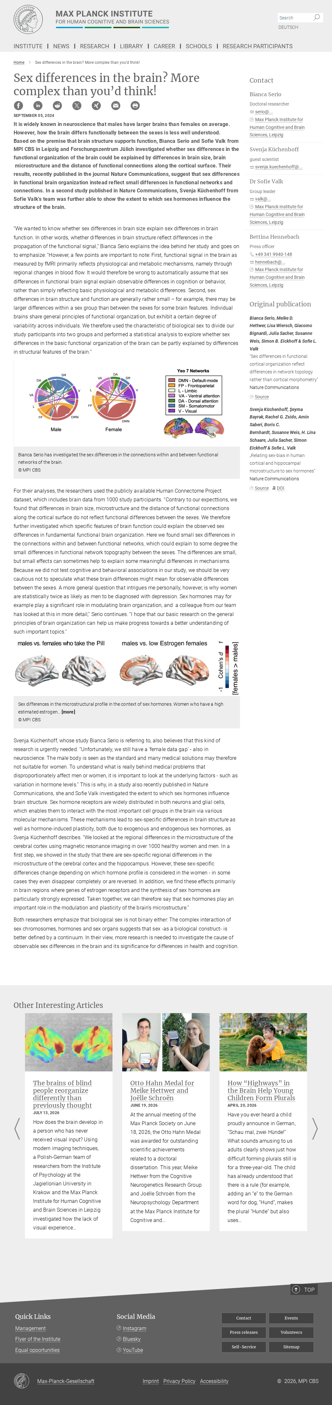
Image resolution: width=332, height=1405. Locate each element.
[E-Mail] (116, 105)
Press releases (244, 1332)
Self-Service (244, 1346)
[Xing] (96, 105)
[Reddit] (57, 105)
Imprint (151, 1381)
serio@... (264, 111)
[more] (68, 711)
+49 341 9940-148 (273, 254)
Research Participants (258, 46)
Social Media (136, 1316)
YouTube (133, 1350)
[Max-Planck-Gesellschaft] (25, 1381)
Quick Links (33, 1316)
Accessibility (214, 1381)
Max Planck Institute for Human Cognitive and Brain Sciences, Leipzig (277, 127)
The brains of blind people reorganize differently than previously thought (62, 1094)
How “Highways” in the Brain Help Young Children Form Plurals (261, 1090)
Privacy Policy (179, 1381)
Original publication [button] (280, 304)
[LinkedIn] (38, 105)
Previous (17, 1129)
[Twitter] (77, 105)
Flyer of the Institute (37, 1339)
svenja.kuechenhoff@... (279, 166)
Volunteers (291, 1332)
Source (262, 396)
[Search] (316, 17)
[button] (234, 441)
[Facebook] (18, 105)
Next (315, 1129)
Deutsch (288, 27)
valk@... (263, 198)
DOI (280, 488)
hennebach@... (270, 262)
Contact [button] (262, 80)
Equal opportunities (37, 1350)
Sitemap (291, 1346)
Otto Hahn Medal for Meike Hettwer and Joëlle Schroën (162, 1090)
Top (309, 1289)
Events (291, 1318)
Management (30, 1328)
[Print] (135, 105)
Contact (243, 1318)
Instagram (134, 1328)
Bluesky (132, 1339)
